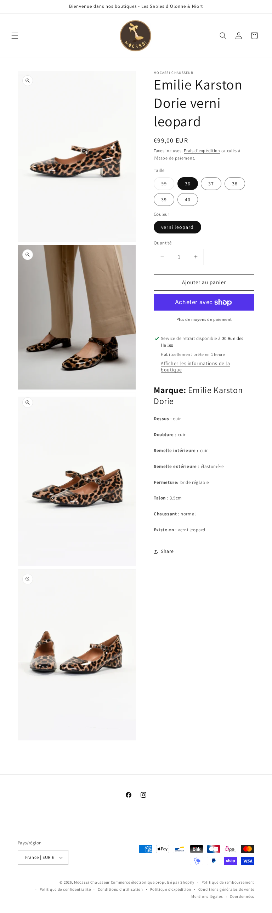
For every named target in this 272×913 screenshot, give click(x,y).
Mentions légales (207, 896)
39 (164, 199)
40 (188, 199)
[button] (15, 36)
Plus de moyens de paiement (204, 319)
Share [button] (167, 551)
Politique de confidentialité (65, 889)
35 (167, 185)
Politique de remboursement (228, 882)
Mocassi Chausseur (92, 882)
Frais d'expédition (202, 150)
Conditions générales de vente (226, 889)
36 (188, 183)
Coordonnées (242, 896)
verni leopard (177, 227)
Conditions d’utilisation (120, 889)
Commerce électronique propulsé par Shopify (152, 882)
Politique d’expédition (170, 889)
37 (211, 183)
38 (235, 183)
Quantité (162, 243)
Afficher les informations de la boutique (195, 366)
